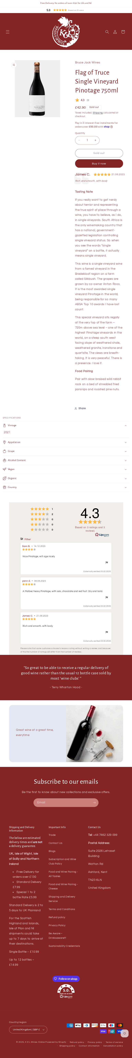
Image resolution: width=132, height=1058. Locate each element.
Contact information (89, 1046)
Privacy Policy (57, 925)
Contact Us (55, 843)
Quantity (80, 133)
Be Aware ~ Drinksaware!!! (57, 935)
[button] (73, 10)
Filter (27, 539)
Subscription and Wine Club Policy (62, 861)
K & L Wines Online (35, 1042)
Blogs (52, 851)
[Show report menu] (106, 563)
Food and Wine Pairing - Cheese (63, 886)
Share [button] (82, 408)
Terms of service (114, 1042)
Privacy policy (95, 1042)
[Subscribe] (94, 802)
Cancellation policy (113, 1046)
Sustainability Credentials (64, 946)
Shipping (98, 113)
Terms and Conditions (62, 909)
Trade (52, 835)
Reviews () (82, 100)
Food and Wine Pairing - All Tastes (63, 874)
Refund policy (57, 917)
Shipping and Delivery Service (62, 898)
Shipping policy (67, 1046)
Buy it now (99, 163)
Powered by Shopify (55, 1042)
